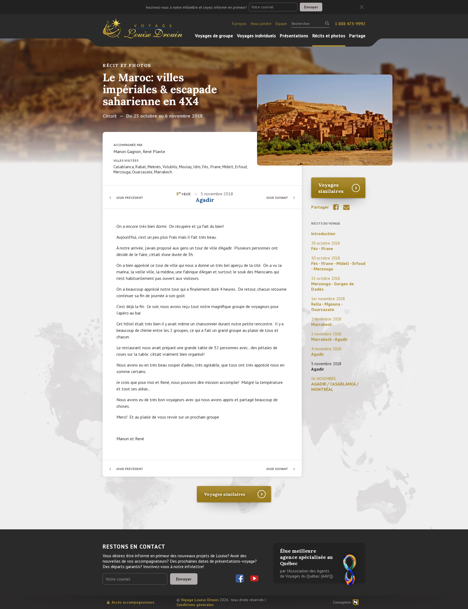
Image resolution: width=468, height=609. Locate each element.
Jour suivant (277, 198)
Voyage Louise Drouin (200, 599)
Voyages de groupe (214, 36)
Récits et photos (328, 36)
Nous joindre (261, 23)
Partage (357, 36)
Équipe (281, 23)
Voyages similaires (330, 188)
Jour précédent (129, 198)
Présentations (294, 36)
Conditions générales (195, 604)
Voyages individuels (256, 36)
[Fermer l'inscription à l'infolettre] (361, 7)
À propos (239, 23)
